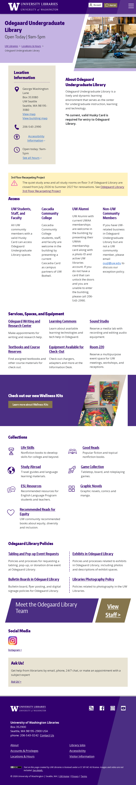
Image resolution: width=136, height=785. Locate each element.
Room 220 (97, 347)
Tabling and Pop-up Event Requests (33, 554)
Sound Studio (99, 321)
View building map (35, 118)
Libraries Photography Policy (93, 579)
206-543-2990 (32, 127)
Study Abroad (31, 467)
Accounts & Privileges (24, 751)
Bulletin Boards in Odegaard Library (33, 579)
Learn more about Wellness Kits (30, 404)
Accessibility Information (35, 138)
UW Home (64, 776)
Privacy (75, 776)
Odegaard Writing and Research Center (24, 323)
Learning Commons (62, 321)
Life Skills (27, 447)
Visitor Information (81, 756)
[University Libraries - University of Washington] (33, 7)
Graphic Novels (91, 486)
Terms (84, 776)
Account (97, 5)
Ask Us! (113, 5)
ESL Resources (31, 486)
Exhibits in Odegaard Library (92, 554)
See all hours (31, 158)
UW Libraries (11, 46)
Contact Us (47, 735)
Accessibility (77, 751)
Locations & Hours (31, 46)
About (14, 745)
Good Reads (91, 447)
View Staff (112, 610)
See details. (38, 770)
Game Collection (92, 467)
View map (29, 114)
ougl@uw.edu (112, 263)
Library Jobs (77, 745)
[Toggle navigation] (131, 6)
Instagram (14, 650)
